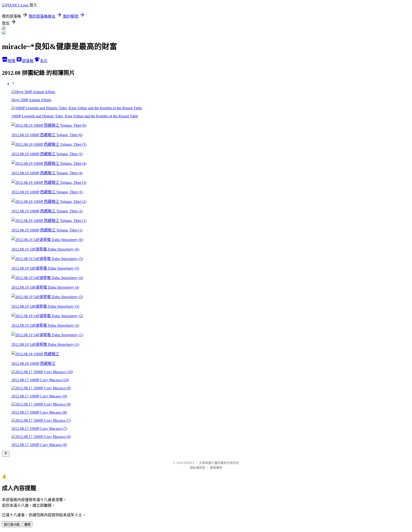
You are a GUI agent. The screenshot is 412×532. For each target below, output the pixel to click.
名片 (44, 61)
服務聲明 (216, 467)
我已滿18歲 (12, 524)
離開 (27, 524)
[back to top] (6, 454)
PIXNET (189, 463)
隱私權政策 (197, 467)
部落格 (28, 61)
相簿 (12, 61)
